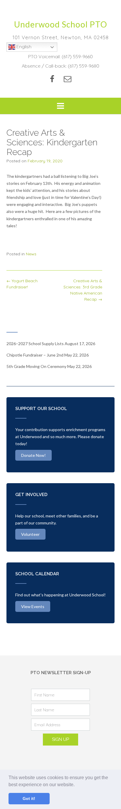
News (31, 254)
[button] (77, 785)
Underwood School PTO (60, 24)
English (23, 46)
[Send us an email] (67, 79)
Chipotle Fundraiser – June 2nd (34, 354)
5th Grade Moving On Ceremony (36, 366)
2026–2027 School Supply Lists (35, 343)
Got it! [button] (29, 798)
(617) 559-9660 (77, 56)
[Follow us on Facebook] (52, 79)
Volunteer (30, 534)
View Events (32, 606)
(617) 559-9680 (83, 66)
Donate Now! (33, 455)
